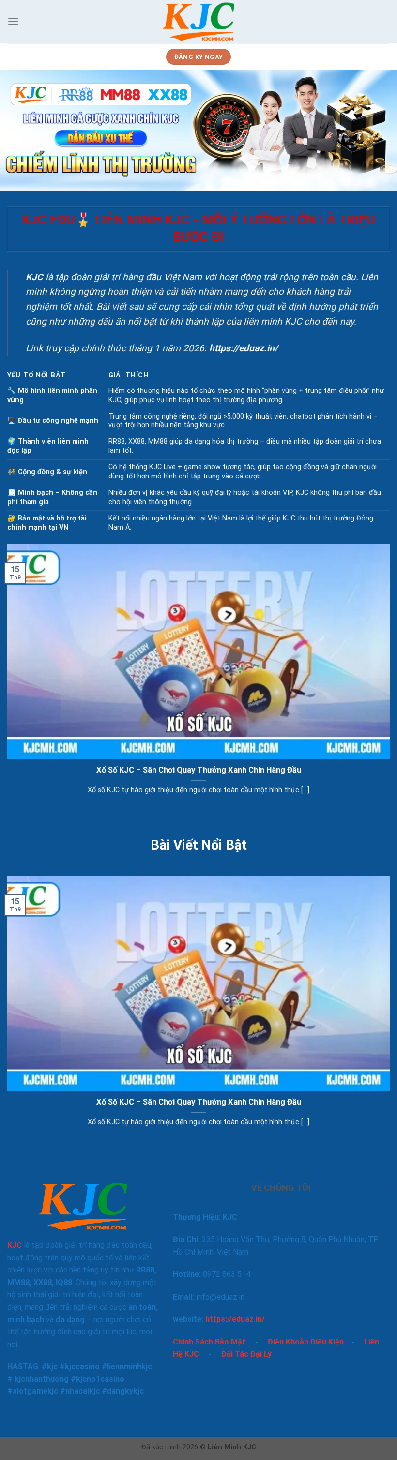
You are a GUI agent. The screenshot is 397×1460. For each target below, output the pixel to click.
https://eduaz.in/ (235, 1319)
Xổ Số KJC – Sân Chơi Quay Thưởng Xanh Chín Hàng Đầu (198, 770)
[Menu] (13, 21)
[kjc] (199, 21)
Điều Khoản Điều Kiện (306, 1341)
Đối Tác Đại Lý (246, 1354)
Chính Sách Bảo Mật (209, 1341)
